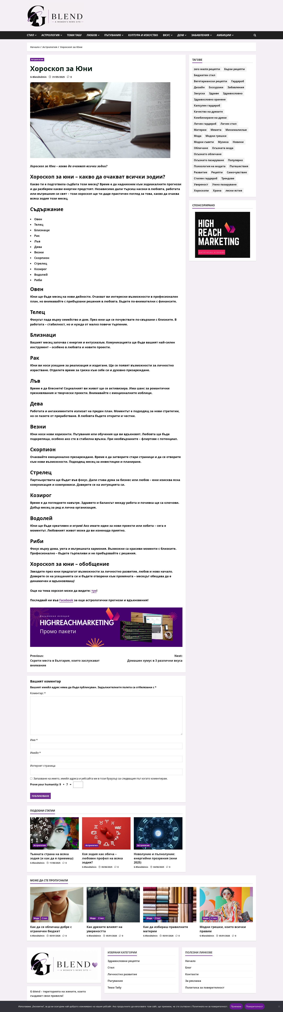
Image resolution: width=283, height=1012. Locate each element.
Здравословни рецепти (124, 961)
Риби (38, 280)
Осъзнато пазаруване (209, 160)
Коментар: (38, 693)
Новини (238, 142)
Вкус (166, 35)
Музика (223, 142)
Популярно (235, 160)
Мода (197, 136)
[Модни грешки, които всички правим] (226, 905)
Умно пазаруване (224, 184)
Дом (180, 35)
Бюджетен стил (204, 75)
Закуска (199, 93)
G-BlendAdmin (38, 76)
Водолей (41, 275)
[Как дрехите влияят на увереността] (113, 905)
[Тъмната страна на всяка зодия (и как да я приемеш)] (54, 833)
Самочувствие (237, 172)
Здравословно (233, 93)
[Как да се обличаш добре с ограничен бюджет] (56, 905)
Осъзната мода (222, 148)
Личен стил (228, 124)
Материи (200, 130)
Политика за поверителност (204, 987)
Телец (38, 224)
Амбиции (224, 35)
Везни (39, 252)
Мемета (216, 130)
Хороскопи (201, 190)
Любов (92, 35)
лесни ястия (234, 190)
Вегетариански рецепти (210, 81)
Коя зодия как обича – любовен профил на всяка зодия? (102, 858)
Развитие (200, 172)
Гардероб (237, 81)
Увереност (201, 184)
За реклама (193, 981)
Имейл (35, 753)
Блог (188, 967)
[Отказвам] (279, 1006)
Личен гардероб (205, 124)
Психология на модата (210, 166)
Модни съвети (204, 142)
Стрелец (40, 263)
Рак (37, 236)
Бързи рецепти (234, 69)
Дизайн (199, 87)
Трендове (227, 178)
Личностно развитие (122, 974)
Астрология (50, 35)
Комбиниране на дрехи (210, 118)
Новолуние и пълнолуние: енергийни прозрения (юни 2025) (155, 858)
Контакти (192, 974)
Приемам (236, 1006)
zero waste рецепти (207, 69)
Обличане (201, 148)
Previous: (65, 660)
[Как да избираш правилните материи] (169, 905)
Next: (154, 658)
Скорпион (41, 258)
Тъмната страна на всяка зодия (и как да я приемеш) (51, 856)
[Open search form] (255, 35)
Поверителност (254, 1006)
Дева (38, 247)
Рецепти (217, 172)
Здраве (214, 93)
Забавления (200, 35)
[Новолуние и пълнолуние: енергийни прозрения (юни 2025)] (158, 833)
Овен (38, 219)
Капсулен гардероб (207, 105)
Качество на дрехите (208, 112)
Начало (190, 961)
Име (34, 740)
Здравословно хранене (210, 99)
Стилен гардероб (205, 178)
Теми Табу (74, 35)
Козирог (40, 269)
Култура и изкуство (143, 35)
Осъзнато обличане (207, 154)
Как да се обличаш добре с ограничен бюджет (51, 929)
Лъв (37, 241)
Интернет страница (42, 765)
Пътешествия (239, 166)
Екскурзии (216, 87)
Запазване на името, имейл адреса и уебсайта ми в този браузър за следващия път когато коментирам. (101, 778)
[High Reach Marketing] (106, 627)
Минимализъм (236, 130)
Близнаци (42, 230)
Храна (217, 190)
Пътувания (112, 35)
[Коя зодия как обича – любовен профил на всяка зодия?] (106, 833)
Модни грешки (216, 136)
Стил (30, 35)
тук (93, 591)
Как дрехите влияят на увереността (104, 929)
